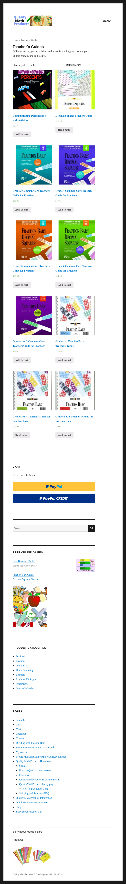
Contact (23, 765)
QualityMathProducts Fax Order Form (39, 779)
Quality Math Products (23, 874)
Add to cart (21, 134)
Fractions (20, 661)
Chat (18, 729)
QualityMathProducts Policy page (36, 784)
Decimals (21, 656)
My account (22, 752)
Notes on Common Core (35, 788)
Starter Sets (22, 683)
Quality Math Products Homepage (33, 761)
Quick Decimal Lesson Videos (32, 802)
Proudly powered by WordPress (49, 874)
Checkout (21, 733)
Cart (18, 724)
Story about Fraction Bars (29, 811)
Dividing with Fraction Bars (30, 742)
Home (16, 39)
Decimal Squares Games (25, 579)
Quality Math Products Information (34, 797)
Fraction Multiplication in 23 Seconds (35, 747)
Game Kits (21, 665)
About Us (21, 720)
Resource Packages (26, 679)
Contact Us (22, 738)
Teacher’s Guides (25, 688)
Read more (64, 130)
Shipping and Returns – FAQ (34, 793)
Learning (20, 674)
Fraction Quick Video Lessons (35, 770)
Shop (18, 807)
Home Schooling (24, 670)
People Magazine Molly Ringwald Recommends (41, 756)
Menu (107, 21)
